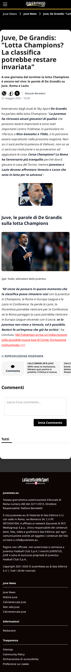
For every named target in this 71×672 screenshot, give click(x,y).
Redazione (9, 630)
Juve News (10, 14)
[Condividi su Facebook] (10, 93)
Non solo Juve (11, 607)
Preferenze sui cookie (16, 664)
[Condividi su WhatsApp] (4, 93)
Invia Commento (50, 423)
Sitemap (8, 649)
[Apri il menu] (5, 4)
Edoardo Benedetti (35, 93)
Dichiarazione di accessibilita (20, 659)
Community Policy (14, 654)
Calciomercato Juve (14, 602)
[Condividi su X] (17, 93)
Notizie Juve (10, 597)
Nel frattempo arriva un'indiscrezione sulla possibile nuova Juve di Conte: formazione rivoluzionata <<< (34, 340)
